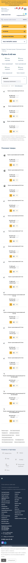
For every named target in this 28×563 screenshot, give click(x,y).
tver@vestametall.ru (21, 15)
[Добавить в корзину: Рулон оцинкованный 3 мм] (10, 287)
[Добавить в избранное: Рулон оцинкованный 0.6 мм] (17, 195)
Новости (17, 494)
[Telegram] (26, 14)
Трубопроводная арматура (5, 498)
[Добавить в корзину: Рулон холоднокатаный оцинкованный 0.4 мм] (10, 304)
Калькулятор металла (20, 511)
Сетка (2, 514)
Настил (17, 435)
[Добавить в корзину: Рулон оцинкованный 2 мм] (10, 271)
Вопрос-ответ (18, 503)
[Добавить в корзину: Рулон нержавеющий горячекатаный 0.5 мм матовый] (10, 403)
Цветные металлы (5, 500)
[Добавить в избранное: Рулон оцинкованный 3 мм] (17, 287)
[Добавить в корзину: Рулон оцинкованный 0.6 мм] (10, 195)
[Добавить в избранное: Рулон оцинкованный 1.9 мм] (17, 337)
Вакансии (17, 509)
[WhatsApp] (23, 14)
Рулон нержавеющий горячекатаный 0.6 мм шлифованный (14, 412)
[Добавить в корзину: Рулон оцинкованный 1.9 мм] (10, 337)
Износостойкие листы (19, 442)
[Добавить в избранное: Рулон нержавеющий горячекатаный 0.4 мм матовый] (17, 385)
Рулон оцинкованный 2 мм (15, 261)
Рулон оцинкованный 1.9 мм (15, 327)
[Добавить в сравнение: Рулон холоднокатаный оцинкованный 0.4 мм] (14, 304)
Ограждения (4, 506)
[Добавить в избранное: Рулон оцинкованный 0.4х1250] (17, 165)
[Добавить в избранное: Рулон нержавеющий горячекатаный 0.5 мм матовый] (17, 403)
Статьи (16, 496)
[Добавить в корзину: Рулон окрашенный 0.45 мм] (10, 116)
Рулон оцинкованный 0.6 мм (15, 185)
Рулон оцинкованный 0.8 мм (15, 215)
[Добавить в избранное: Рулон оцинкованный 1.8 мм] (17, 352)
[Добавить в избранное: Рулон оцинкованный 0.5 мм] (17, 180)
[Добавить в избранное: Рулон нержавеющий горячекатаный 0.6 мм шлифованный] (17, 421)
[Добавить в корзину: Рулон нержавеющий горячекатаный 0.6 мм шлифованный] (10, 421)
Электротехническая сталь (8, 435)
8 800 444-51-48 (5, 14)
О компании (17, 492)
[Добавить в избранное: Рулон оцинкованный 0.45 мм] (17, 101)
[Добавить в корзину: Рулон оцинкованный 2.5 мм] (10, 368)
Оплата (16, 501)
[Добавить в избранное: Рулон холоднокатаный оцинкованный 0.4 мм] (17, 304)
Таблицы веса (18, 512)
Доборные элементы (14, 432)
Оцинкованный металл (6, 510)
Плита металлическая (7, 437)
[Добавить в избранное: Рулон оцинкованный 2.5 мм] (17, 368)
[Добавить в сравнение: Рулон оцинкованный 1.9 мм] (14, 337)
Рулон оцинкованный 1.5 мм (15, 246)
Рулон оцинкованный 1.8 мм (15, 342)
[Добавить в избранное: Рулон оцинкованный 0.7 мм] (17, 210)
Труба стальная (4, 496)
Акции (16, 516)
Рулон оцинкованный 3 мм (15, 276)
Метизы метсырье (5, 502)
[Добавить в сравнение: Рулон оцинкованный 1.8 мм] (14, 352)
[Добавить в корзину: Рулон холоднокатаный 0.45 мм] (10, 131)
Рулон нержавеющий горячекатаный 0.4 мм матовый (14, 376)
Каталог (6, 26)
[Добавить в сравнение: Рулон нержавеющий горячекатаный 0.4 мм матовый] (14, 385)
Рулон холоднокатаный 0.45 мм (15, 121)
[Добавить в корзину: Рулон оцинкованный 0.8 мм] (10, 226)
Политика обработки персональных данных (13, 489)
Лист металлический (15, 430)
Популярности (18, 85)
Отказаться (11, 560)
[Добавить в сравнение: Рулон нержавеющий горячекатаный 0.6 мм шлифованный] (14, 421)
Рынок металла (18, 497)
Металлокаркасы (5, 523)
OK (3, 560)
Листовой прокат (5, 494)
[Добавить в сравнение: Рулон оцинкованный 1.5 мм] (14, 256)
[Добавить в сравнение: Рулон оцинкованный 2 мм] (14, 271)
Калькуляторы (8, 36)
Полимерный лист (19, 439)
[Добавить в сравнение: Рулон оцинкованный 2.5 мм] (14, 368)
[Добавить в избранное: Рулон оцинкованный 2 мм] (17, 271)
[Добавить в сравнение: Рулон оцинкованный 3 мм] (14, 287)
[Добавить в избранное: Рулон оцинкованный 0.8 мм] (17, 226)
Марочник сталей (19, 514)
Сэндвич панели (5, 508)
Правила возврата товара (20, 518)
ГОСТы (16, 507)
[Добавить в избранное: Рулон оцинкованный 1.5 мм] (17, 256)
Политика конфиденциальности (10, 487)
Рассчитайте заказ (10, 41)
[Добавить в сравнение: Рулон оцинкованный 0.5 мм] (14, 180)
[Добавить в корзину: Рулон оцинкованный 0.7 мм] (10, 210)
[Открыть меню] (25, 9)
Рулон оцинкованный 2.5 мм (15, 357)
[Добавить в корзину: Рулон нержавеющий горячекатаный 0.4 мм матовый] (10, 385)
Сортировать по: (5, 86)
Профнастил (5, 432)
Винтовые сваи (4, 521)
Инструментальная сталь (7, 439)
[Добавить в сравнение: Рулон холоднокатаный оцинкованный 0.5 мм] (14, 322)
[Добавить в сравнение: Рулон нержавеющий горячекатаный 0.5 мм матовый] (14, 403)
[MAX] (2, 542)
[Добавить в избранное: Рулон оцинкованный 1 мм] (17, 241)
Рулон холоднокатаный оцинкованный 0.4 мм (14, 295)
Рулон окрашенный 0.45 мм (15, 106)
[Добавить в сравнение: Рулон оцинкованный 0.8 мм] (14, 226)
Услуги (5, 31)
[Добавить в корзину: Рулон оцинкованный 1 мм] (10, 241)
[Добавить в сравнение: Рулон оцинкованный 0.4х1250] (14, 165)
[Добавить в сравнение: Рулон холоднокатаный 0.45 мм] (14, 131)
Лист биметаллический (7, 442)
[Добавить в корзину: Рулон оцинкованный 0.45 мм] (10, 101)
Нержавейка (4, 512)
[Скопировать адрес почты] (26, 15)
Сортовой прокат (5, 492)
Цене (12, 85)
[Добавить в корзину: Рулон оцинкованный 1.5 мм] (10, 256)
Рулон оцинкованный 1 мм (15, 231)
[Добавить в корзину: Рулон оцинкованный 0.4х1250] (10, 165)
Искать (25, 19)
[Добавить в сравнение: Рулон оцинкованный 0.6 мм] (14, 195)
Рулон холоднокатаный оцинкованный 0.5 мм (14, 313)
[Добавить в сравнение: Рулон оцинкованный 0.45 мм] (14, 101)
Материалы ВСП (5, 519)
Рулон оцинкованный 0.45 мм (16, 90)
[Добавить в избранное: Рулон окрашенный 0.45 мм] (17, 116)
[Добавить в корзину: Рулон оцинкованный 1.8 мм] (10, 352)
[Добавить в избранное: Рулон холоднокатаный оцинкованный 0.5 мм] (17, 322)
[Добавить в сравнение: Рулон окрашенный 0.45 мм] (14, 116)
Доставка (17, 499)
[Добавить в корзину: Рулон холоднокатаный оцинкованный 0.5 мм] (10, 322)
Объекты (17, 505)
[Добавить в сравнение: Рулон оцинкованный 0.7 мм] (14, 210)
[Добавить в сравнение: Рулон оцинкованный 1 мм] (14, 241)
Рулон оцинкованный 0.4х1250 (15, 154)
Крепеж (3, 504)
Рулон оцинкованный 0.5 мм (15, 170)
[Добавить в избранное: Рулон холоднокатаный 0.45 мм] (17, 131)
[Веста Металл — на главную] (6, 10)
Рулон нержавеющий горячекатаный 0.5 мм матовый (14, 394)
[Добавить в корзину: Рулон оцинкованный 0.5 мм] (10, 180)
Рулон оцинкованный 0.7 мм (15, 200)
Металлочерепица (5, 515)
